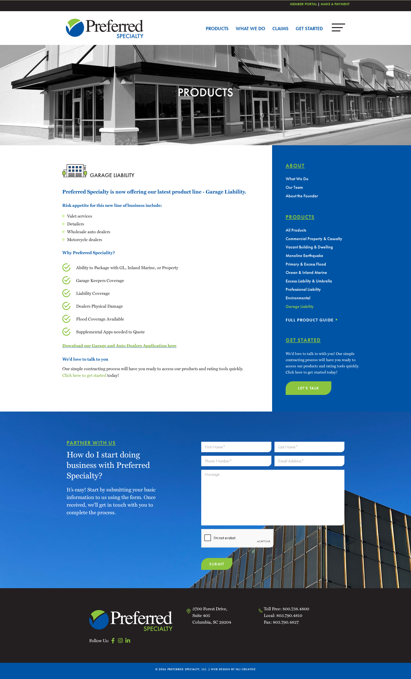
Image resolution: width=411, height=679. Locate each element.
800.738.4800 (296, 608)
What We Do (250, 28)
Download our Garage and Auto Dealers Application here (119, 345)
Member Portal (303, 4)
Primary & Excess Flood (306, 264)
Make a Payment (335, 4)
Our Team (294, 187)
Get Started (309, 28)
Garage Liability (300, 306)
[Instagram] (120, 640)
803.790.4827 (285, 622)
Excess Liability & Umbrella (309, 281)
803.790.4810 (289, 615)
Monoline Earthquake (304, 255)
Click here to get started (84, 375)
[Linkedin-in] (127, 640)
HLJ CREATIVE (246, 669)
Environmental (298, 298)
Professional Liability (303, 289)
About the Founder (302, 196)
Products (217, 28)
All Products (296, 230)
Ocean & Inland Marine (306, 272)
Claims (280, 28)
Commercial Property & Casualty (314, 238)
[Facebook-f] (113, 640)
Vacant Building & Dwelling (309, 247)
